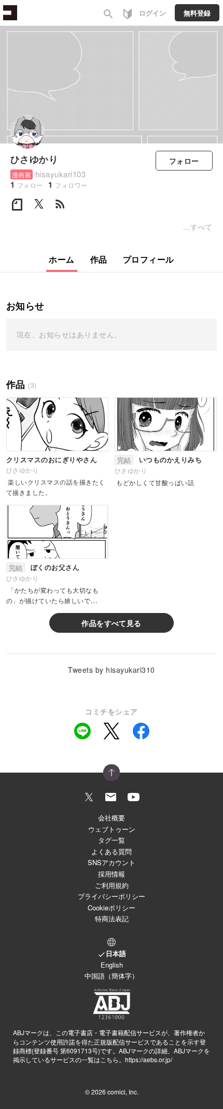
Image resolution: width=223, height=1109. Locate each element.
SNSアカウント (111, 862)
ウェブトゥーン (111, 829)
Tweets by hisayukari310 (111, 669)
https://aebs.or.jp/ (148, 1059)
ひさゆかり (34, 159)
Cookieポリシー (111, 907)
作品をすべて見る (111, 623)
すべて (201, 226)
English (112, 965)
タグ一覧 (111, 840)
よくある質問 (111, 851)
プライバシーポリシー (111, 896)
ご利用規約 (112, 885)
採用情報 (111, 874)
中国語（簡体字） (111, 976)
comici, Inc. (122, 1091)
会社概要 (111, 818)
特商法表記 (112, 918)
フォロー (184, 160)
